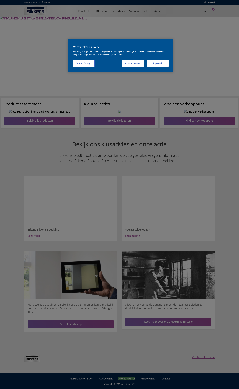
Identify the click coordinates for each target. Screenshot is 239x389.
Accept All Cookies (133, 63)
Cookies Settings (83, 63)
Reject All (157, 63)
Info (121, 54)
